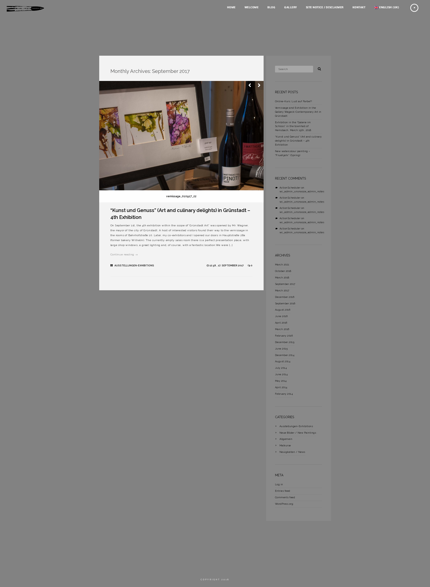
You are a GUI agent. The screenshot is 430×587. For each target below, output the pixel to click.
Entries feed (282, 491)
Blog (271, 7)
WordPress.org (284, 503)
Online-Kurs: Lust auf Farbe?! (293, 101)
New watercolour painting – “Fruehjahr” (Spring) (292, 153)
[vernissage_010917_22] (181, 135)
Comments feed (285, 497)
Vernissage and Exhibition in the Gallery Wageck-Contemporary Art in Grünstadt (298, 111)
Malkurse (285, 445)
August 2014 (282, 361)
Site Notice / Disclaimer (325, 7)
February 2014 (284, 393)
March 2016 (282, 329)
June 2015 (281, 348)
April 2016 (281, 322)
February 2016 (284, 335)
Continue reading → (124, 254)
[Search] (318, 68)
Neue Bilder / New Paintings (298, 432)
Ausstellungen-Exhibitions (134, 265)
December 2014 (285, 355)
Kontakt (359, 7)
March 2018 (282, 277)
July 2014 (281, 368)
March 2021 (282, 264)
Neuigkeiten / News (292, 452)
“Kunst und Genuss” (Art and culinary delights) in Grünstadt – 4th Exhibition (298, 140)
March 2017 (282, 290)
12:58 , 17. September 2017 (226, 265)
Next (259, 85)
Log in (279, 484)
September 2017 (285, 284)
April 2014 (281, 387)
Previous (250, 85)
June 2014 (281, 374)
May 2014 (281, 380)
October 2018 (283, 271)
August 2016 (282, 309)
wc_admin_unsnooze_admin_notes (302, 191)
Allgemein (286, 439)
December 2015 (285, 342)
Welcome (252, 7)
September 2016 (285, 303)
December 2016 (285, 297)
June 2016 (281, 316)
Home (231, 7)
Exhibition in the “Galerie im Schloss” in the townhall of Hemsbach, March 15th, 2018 (293, 126)
